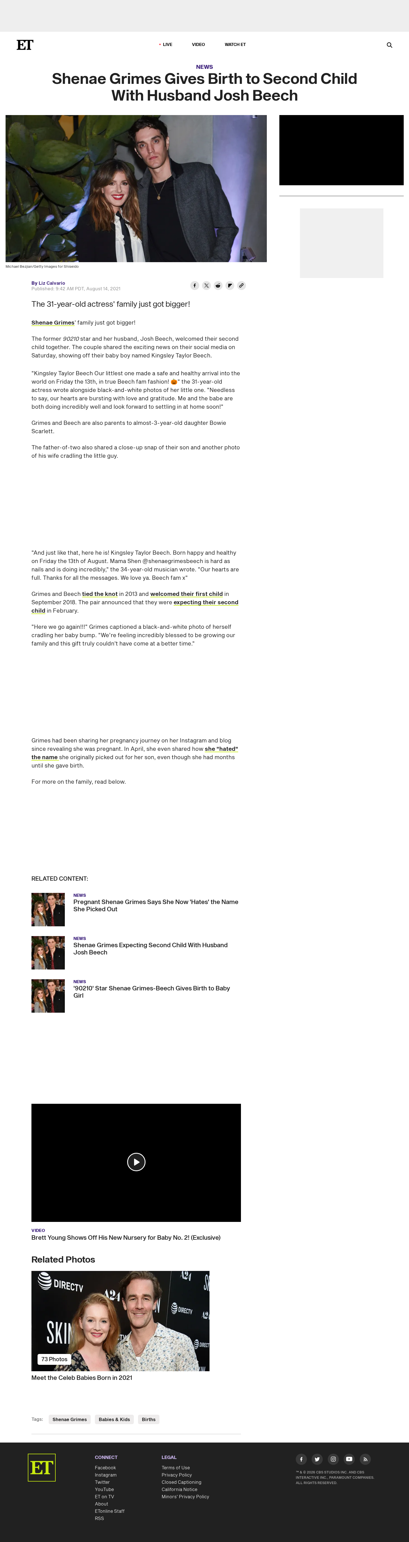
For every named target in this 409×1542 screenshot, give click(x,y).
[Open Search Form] (389, 45)
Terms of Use (176, 1468)
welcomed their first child (186, 594)
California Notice (179, 1489)
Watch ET (235, 45)
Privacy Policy (177, 1475)
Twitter (102, 1482)
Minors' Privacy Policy (185, 1497)
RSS (99, 1518)
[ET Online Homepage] (25, 45)
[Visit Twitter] (317, 1460)
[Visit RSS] (365, 1460)
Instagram (106, 1475)
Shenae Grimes (53, 323)
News (204, 67)
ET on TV (104, 1497)
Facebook (105, 1468)
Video (198, 45)
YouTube (104, 1489)
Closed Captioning (181, 1482)
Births (149, 1419)
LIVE (168, 45)
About (101, 1504)
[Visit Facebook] (301, 1460)
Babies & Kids (114, 1419)
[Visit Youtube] (349, 1459)
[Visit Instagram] (333, 1460)
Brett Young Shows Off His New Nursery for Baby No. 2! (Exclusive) (126, 1237)
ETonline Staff (110, 1511)
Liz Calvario (52, 283)
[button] (136, 1162)
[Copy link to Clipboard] (241, 286)
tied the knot (100, 594)
